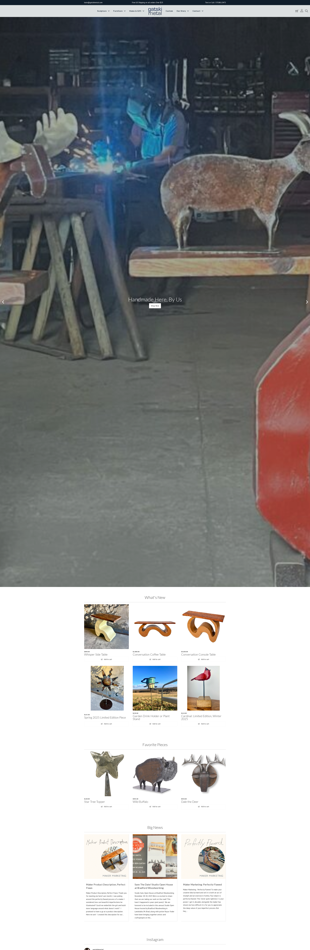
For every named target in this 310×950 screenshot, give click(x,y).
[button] (3, 302)
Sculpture (102, 11)
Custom (169, 11)
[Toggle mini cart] (296, 11)
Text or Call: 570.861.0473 (215, 2)
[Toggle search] (306, 11)
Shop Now (155, 306)
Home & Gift (135, 11)
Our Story (181, 11)
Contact (196, 11)
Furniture (118, 11)
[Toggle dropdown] (109, 11)
